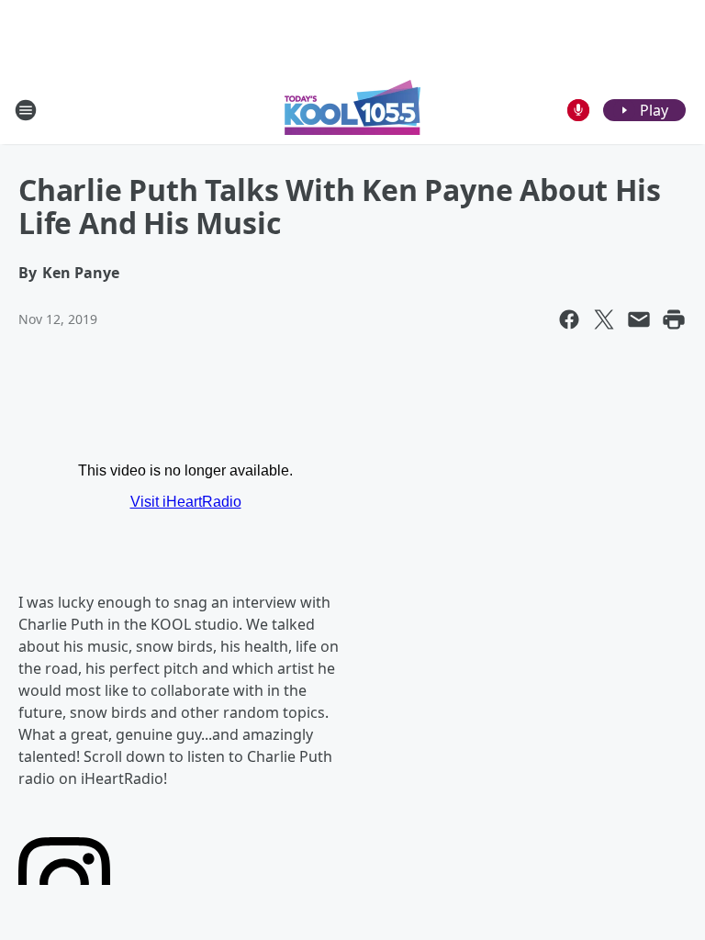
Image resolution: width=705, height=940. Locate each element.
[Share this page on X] (604, 319)
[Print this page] (674, 319)
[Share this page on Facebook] (569, 319)
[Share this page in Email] (639, 319)
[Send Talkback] (578, 110)
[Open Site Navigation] (26, 110)
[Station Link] (352, 110)
